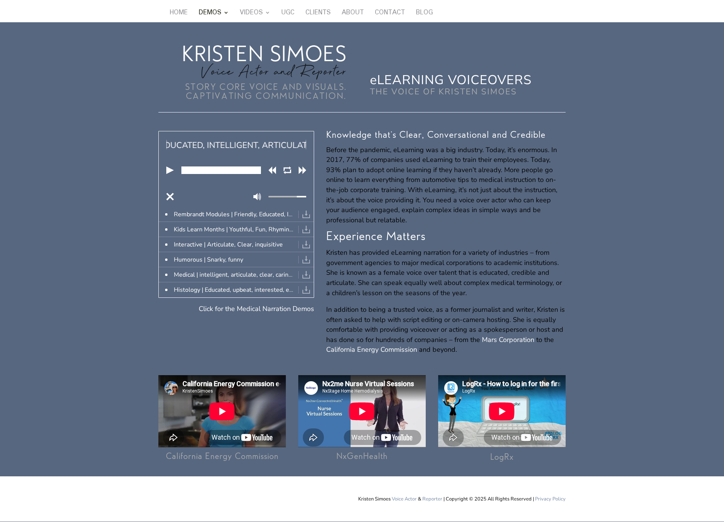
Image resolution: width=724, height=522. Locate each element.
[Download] (306, 214)
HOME (179, 14)
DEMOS (210, 14)
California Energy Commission (371, 349)
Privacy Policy (550, 499)
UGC (288, 14)
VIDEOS (251, 14)
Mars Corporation (508, 339)
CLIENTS (318, 14)
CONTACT (390, 14)
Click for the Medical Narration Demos (256, 308)
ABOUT (353, 14)
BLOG (424, 14)
